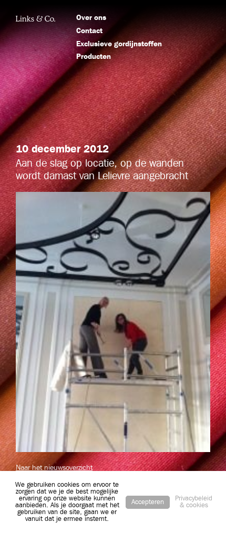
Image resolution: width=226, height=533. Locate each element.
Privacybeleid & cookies (193, 502)
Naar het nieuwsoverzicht (54, 468)
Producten (93, 56)
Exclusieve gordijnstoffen (119, 44)
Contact (89, 31)
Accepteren (147, 502)
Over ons (91, 18)
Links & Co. (35, 19)
